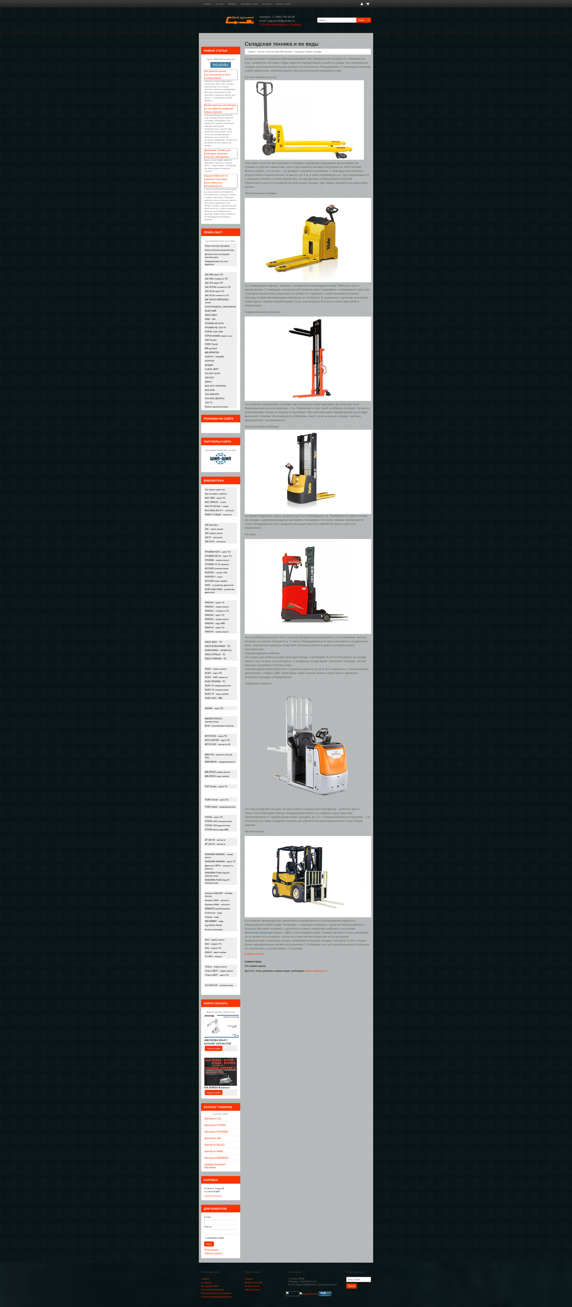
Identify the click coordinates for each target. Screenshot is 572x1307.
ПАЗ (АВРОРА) (212, 394)
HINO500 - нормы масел (217, 619)
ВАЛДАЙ (209, 364)
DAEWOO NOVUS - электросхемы (214, 720)
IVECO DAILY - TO (213, 641)
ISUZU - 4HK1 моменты (216, 677)
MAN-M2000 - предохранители (220, 761)
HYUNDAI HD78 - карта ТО (218, 551)
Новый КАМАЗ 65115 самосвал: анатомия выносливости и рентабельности (216, 181)
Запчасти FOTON (215, 1125)
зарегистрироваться (316, 970)
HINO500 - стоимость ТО (217, 610)
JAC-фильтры (211, 524)
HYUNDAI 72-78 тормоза (217, 564)
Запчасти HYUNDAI (216, 1131)
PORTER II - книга (213, 576)
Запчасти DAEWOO (216, 1158)
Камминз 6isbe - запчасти (217, 904)
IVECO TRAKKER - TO (215, 658)
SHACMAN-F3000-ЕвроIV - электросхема (218, 881)
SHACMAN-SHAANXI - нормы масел (219, 856)
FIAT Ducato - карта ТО (216, 786)
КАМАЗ (208, 381)
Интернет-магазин (254, 1282)
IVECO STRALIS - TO (215, 654)
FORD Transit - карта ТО (217, 799)
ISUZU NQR (210, 310)
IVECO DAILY (211, 314)
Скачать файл (213, 1048)
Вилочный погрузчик (258, 932)
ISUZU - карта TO (213, 672)
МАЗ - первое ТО (213, 943)
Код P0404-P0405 (213, 925)
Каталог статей (283, 3)
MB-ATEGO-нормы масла (217, 771)
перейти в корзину (213, 1195)
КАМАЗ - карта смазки (215, 952)
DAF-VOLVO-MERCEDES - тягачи (217, 301)
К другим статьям (254, 953)
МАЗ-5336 (210, 389)
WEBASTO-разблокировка (217, 908)
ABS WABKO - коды (214, 920)
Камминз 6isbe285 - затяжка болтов (218, 894)
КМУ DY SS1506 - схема (216, 506)
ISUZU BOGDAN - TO (215, 681)
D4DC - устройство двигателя (219, 584)
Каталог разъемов (214, 929)
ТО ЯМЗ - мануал (213, 956)
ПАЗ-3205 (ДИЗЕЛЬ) (214, 398)
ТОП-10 (208, 402)
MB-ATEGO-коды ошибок (217, 776)
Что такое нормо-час (215, 489)
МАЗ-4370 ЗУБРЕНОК (215, 385)
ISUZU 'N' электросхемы (217, 689)
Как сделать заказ (249, 3)
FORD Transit (211, 344)
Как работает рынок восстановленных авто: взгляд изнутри (217, 74)
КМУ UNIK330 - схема (215, 501)
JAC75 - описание (213, 537)
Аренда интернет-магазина (215, 1165)
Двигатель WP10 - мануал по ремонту (219, 867)
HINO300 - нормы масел (217, 606)
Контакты (266, 3)
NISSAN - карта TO (214, 708)
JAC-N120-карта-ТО (214, 291)
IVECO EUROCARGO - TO (217, 645)
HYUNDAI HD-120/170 (215, 327)
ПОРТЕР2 (209, 360)
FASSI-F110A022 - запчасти (218, 514)
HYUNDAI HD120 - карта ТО (218, 555)
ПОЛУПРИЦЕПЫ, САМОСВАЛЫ (220, 306)
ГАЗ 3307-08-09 (212, 373)
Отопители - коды (213, 912)
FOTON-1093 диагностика (217, 825)
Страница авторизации (212, 1289)
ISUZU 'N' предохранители (218, 685)
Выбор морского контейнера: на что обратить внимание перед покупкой (220, 108)
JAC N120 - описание (215, 541)
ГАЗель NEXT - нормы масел (219, 970)
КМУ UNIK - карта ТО (215, 497)
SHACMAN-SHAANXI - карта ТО (220, 861)
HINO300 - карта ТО (214, 602)
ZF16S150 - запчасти (215, 843)
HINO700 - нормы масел (217, 631)
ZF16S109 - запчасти (215, 839)
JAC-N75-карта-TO (214, 282)
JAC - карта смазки (214, 528)
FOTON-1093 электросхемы (218, 821)
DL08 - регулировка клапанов (219, 725)
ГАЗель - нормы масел (216, 966)
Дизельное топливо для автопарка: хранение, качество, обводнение (217, 153)
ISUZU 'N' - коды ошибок (217, 693)
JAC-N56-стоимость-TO (216, 278)
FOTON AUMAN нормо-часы (218, 335)
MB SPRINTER (212, 352)
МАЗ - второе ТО (213, 947)
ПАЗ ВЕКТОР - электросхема (219, 985)
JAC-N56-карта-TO (214, 274)
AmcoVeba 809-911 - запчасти (219, 510)
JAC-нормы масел (214, 533)
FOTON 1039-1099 (214, 331)
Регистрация (211, 1249)
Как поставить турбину (216, 493)
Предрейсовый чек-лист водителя (216, 263)
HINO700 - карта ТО (214, 627)
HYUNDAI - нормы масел (217, 559)
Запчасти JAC (212, 1138)
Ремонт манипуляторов (216, 406)
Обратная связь (252, 1289)
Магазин (232, 3)
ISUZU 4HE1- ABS (213, 697)
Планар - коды (212, 916)
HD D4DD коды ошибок (216, 580)
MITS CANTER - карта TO (217, 740)
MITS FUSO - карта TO (216, 735)
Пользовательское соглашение (216, 1293)
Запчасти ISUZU (214, 1144)
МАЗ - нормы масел (214, 939)
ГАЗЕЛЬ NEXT (212, 369)
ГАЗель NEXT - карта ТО (217, 974)
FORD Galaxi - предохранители (220, 806)
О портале (206, 1282)
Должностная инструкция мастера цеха (217, 255)
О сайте (220, 3)
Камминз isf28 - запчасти (217, 900)
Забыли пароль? (213, 1253)
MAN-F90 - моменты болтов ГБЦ (218, 756)
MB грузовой (211, 348)
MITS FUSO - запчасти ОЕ (217, 744)
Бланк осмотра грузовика (217, 245)
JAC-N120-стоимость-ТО (217, 295)
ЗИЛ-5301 (209, 377)
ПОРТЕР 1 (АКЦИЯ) (214, 356)
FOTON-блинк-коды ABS (216, 829)
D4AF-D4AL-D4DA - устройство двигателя (220, 591)
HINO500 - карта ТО (214, 614)
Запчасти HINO (213, 1151)
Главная (207, 3)
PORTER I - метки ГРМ (216, 572)
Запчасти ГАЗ (212, 1118)
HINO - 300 (210, 319)
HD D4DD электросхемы (217, 568)
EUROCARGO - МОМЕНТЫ (218, 650)
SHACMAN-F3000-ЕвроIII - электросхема (218, 874)
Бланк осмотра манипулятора (219, 249)
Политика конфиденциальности (216, 1296)
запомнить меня (215, 1237)
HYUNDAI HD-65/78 (214, 323)
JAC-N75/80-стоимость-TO (218, 286)
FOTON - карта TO (214, 816)
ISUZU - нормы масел (215, 668)
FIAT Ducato (211, 339)
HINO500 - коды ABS (215, 623)
